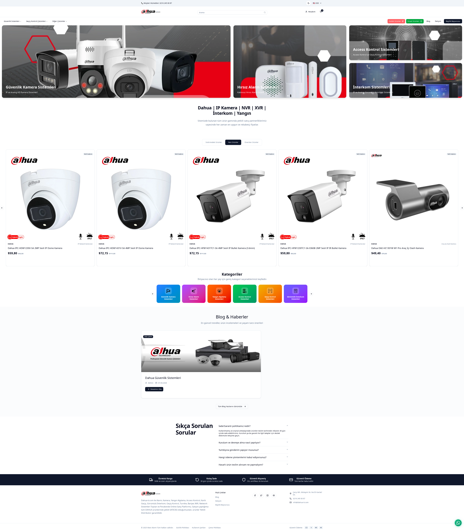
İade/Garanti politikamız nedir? (234, 426)
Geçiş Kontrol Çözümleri (36, 21)
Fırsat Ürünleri (413, 21)
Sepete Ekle (52, 260)
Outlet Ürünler (395, 21)
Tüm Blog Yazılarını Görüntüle (230, 406)
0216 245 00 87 (166, 3)
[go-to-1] (289, 95)
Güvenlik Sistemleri (11, 21)
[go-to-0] (287, 95)
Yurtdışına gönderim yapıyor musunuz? (239, 449)
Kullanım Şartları (199, 527)
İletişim (438, 21)
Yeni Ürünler (233, 142)
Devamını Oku (156, 389)
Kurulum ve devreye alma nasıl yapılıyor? (239, 442)
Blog (428, 21)
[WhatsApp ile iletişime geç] (458, 522)
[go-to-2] (291, 95)
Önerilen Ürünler (251, 142)
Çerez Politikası (215, 527)
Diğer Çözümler (58, 21)
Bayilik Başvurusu (453, 21)
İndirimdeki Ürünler (214, 142)
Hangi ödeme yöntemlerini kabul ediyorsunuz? (242, 457)
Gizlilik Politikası (182, 527)
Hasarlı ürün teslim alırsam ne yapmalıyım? (241, 464)
